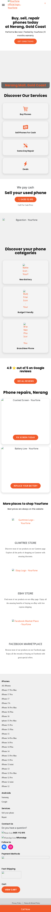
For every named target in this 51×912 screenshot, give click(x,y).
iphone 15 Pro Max (9, 721)
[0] (42, 4)
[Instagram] (10, 846)
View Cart (11, 889)
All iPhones (6, 686)
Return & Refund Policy (32, 903)
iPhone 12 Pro (7, 778)
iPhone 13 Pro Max (9, 756)
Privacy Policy (16, 903)
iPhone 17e (6, 703)
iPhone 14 (5, 751)
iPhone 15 (5, 734)
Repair (4, 817)
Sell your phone (8, 813)
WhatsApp (21, 837)
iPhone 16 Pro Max (9, 708)
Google (4, 802)
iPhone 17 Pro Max (9, 690)
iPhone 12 (5, 786)
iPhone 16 (5, 716)
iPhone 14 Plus (7, 747)
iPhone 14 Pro (7, 743)
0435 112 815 (19, 832)
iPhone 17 (5, 699)
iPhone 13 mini (7, 764)
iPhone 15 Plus (7, 729)
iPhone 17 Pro (7, 694)
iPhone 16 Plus (7, 712)
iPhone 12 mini (7, 782)
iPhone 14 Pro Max (9, 738)
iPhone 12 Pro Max (9, 773)
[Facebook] (4, 846)
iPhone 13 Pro (7, 760)
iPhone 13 (5, 769)
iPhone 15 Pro (7, 725)
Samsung (5, 797)
